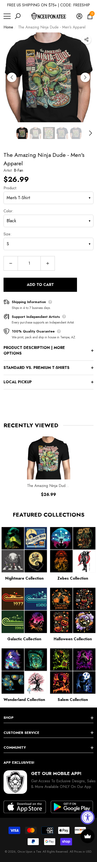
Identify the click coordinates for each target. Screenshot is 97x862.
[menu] (7, 16)
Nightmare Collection (24, 578)
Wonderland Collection (24, 699)
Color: (8, 211)
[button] (17, 16)
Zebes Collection (72, 578)
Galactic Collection (24, 639)
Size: (8, 234)
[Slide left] (11, 77)
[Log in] (79, 16)
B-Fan (18, 170)
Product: (10, 188)
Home (8, 27)
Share (86, 39)
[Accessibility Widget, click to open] (88, 817)
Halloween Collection (73, 639)
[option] (48, 77)
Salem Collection (73, 699)
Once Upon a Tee (29, 851)
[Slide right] (85, 77)
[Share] (86, 39)
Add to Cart (40, 284)
